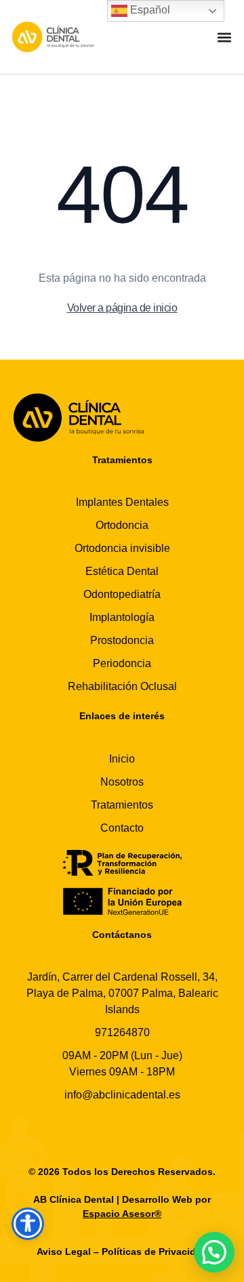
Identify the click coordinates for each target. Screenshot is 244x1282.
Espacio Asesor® (122, 1213)
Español (148, 10)
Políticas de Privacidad (154, 1251)
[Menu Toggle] (224, 37)
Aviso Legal (64, 1251)
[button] (214, 1252)
